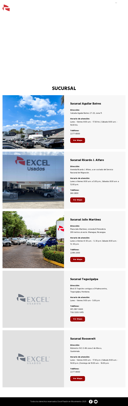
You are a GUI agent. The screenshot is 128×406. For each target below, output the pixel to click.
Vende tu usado (104, 9)
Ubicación (119, 9)
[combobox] (113, 2)
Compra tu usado (65, 9)
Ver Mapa (77, 140)
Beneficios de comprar (85, 9)
